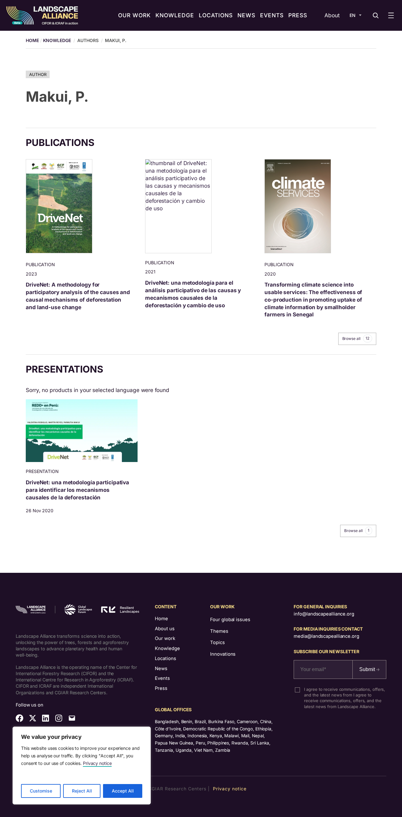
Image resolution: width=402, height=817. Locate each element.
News (161, 668)
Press (161, 688)
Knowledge (57, 40)
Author (37, 74)
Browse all (356, 338)
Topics (217, 642)
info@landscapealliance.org (324, 614)
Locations (165, 658)
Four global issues (230, 619)
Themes (219, 631)
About (332, 15)
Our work (165, 638)
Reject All (82, 790)
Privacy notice (97, 763)
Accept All (123, 790)
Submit (367, 669)
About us (165, 629)
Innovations (223, 654)
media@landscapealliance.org (326, 636)
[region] (82, 765)
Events (162, 678)
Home (161, 618)
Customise (41, 790)
